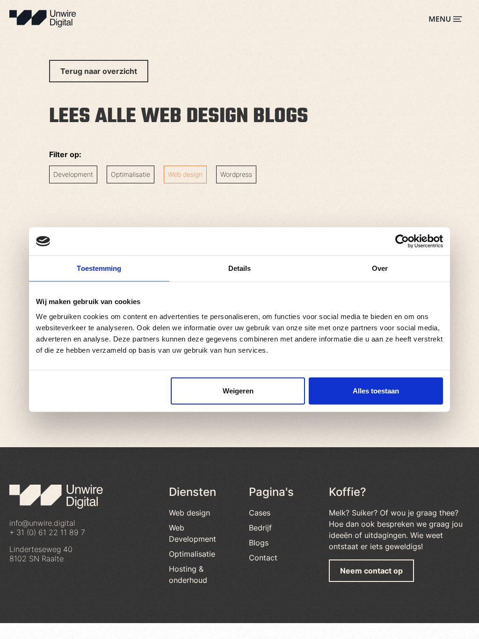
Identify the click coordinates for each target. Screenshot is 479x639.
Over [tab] (380, 268)
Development (73, 174)
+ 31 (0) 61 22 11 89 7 (47, 532)
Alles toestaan (376, 390)
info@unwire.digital (42, 523)
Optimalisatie (130, 174)
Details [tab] (239, 268)
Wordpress (236, 174)
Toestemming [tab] (99, 268)
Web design (185, 174)
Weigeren (238, 390)
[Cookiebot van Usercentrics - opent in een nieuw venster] (402, 241)
